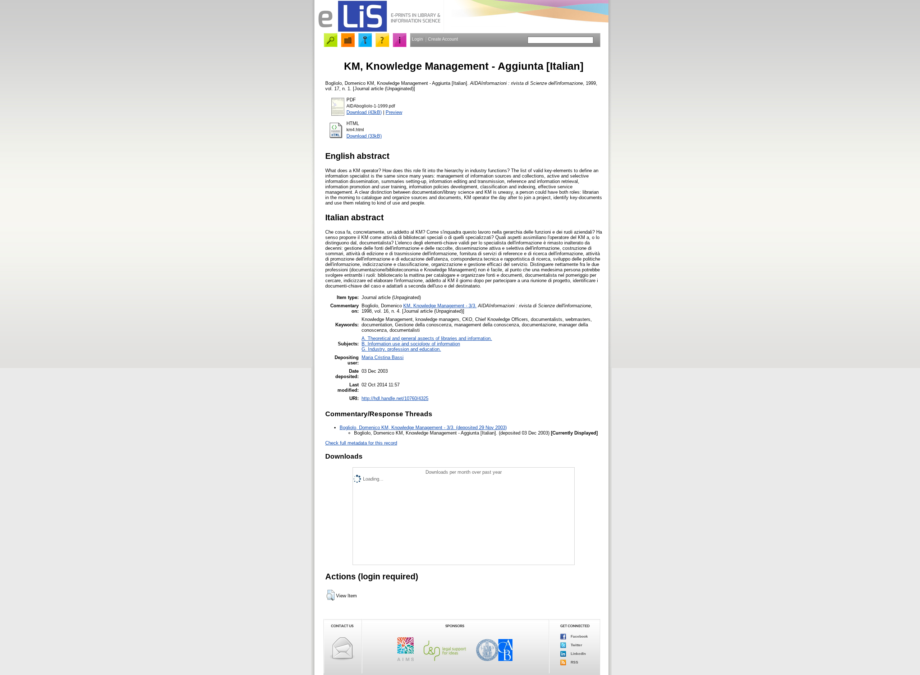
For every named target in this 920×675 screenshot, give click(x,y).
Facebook (579, 636)
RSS (574, 662)
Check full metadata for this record (361, 443)
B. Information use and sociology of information (411, 343)
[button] (330, 595)
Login (417, 39)
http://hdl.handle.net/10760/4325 (395, 398)
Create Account (443, 39)
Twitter (576, 645)
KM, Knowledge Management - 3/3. (440, 305)
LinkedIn (578, 653)
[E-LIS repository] (379, 30)
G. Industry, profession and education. (401, 349)
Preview (394, 112)
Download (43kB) (364, 112)
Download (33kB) (364, 136)
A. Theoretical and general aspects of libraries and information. (427, 338)
